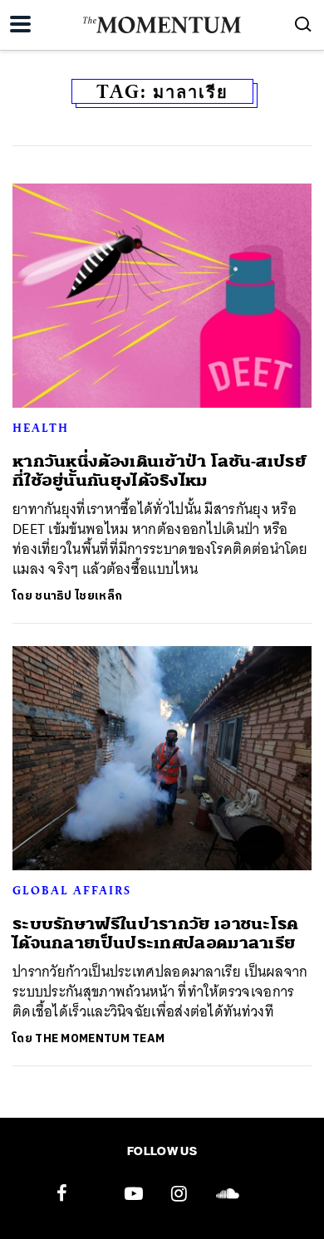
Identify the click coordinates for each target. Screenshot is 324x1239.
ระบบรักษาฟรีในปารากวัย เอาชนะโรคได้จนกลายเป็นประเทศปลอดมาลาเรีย (155, 933)
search (303, 24)
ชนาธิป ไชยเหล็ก (78, 595)
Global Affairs (71, 890)
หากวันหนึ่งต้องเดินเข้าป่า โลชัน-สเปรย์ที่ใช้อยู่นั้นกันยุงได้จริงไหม (159, 471)
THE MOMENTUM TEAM (99, 1038)
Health (40, 427)
